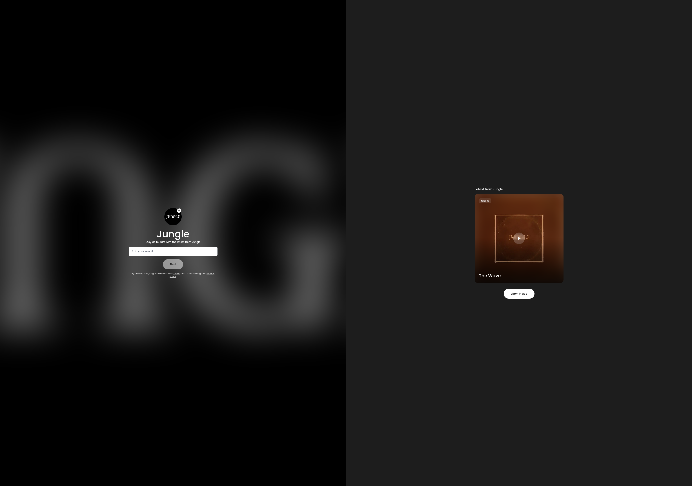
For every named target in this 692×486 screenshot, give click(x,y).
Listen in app (519, 293)
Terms (176, 273)
